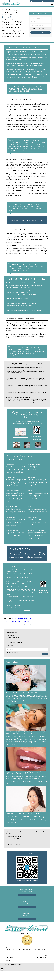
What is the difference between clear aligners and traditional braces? (24, 285)
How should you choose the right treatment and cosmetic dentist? (24, 310)
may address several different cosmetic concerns (24, 236)
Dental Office (10, 842)
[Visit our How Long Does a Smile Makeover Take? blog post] (26, 812)
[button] (52, 4)
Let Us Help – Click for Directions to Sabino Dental (20, 438)
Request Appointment (27, 906)
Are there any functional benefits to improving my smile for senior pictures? (26, 282)
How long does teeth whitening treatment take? (19, 298)
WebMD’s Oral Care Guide (18, 577)
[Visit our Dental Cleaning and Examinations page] (16, 448)
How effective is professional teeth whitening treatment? (21, 303)
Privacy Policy (6, 965)
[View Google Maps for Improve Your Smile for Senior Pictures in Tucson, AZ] (20, 435)
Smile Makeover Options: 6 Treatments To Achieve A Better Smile (24, 773)
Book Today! (27, 902)
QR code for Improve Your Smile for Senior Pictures (17, 621)
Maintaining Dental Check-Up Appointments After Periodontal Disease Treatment (25, 733)
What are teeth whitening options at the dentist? (19, 305)
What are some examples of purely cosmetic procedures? (22, 308)
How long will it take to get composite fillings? (18, 292)
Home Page (10, 575)
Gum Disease (10, 640)
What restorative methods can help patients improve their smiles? (24, 301)
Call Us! (48, 1)
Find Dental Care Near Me (13, 844)
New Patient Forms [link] (36, 1)
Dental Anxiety (11, 635)
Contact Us (27, 918)
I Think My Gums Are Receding (14, 642)
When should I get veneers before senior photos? (19, 287)
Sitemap (11, 965)
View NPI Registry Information (14, 605)
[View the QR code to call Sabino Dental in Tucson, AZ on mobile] (27, 878)
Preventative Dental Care (13, 839)
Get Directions (27, 894)
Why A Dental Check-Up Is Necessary (22, 692)
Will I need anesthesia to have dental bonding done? (20, 290)
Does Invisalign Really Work (14, 836)
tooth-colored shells (24, 162)
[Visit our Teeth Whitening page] (38, 448)
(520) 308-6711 (20, 36)
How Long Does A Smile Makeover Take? (23, 813)
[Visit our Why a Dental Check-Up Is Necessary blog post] (26, 691)
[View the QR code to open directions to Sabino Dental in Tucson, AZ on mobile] (43, 586)
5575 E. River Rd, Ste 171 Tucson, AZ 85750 (20, 1)
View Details (20, 608)
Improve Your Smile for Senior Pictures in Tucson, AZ (29, 220)
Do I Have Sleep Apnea (13, 637)
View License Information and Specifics (20, 601)
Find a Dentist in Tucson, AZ (14, 645)
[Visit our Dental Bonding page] (27, 448)
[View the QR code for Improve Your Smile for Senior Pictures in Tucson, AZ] (36, 433)
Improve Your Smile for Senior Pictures (21, 618)
